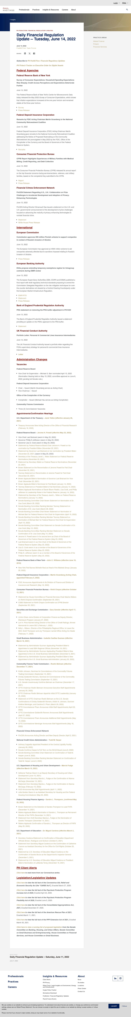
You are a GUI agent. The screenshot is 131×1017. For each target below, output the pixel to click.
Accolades (81, 982)
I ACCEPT (114, 1006)
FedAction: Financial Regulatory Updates (56, 996)
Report (21, 180)
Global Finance (98, 41)
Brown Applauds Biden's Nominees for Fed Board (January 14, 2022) (44, 484)
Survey (21, 107)
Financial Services (100, 47)
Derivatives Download (50, 993)
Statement (22, 219)
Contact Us (81, 991)
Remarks (21, 149)
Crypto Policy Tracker (49, 990)
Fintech (96, 44)
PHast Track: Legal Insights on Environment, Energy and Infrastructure (59, 986)
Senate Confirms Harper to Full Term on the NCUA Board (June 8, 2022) (46, 750)
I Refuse (124, 1006)
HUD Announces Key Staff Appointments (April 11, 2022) (40, 789)
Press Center (82, 988)
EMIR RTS (22, 295)
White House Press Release (29, 222)
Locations (81, 985)
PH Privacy (46, 982)
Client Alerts (46, 979)
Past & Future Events (49, 999)
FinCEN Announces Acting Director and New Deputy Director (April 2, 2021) (47, 735)
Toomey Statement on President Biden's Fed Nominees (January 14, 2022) (47, 486)
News (79, 979)
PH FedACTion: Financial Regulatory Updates (35, 30)
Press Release (24, 110)
